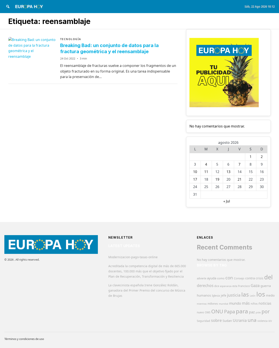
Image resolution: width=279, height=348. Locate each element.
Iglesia (216, 295)
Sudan (227, 320)
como (221, 278)
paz (252, 311)
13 (228, 171)
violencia (262, 321)
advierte (201, 278)
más (246, 303)
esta (234, 286)
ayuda (211, 278)
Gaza (255, 285)
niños (254, 304)
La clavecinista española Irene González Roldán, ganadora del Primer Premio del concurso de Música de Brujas (146, 290)
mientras (202, 303)
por (266, 311)
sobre (216, 320)
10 (195, 171)
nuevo (200, 312)
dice (216, 286)
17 (195, 179)
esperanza (225, 286)
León (252, 295)
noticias (265, 303)
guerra (265, 285)
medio (270, 295)
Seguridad (203, 321)
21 (240, 179)
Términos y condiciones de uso (24, 339)
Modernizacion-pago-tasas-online (133, 257)
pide (258, 312)
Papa (229, 311)
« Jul (226, 201)
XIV (270, 321)
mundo (235, 303)
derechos (205, 285)
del (268, 277)
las (245, 294)
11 (206, 171)
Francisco (244, 286)
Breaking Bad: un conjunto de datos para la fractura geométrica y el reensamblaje (109, 48)
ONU (217, 311)
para (242, 311)
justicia (233, 295)
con (229, 278)
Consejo (239, 278)
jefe (223, 295)
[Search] (7, 6)
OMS (207, 312)
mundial (223, 303)
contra (250, 278)
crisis (259, 278)
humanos (204, 295)
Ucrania (240, 320)
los (260, 294)
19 (217, 179)
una (252, 320)
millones (213, 304)
